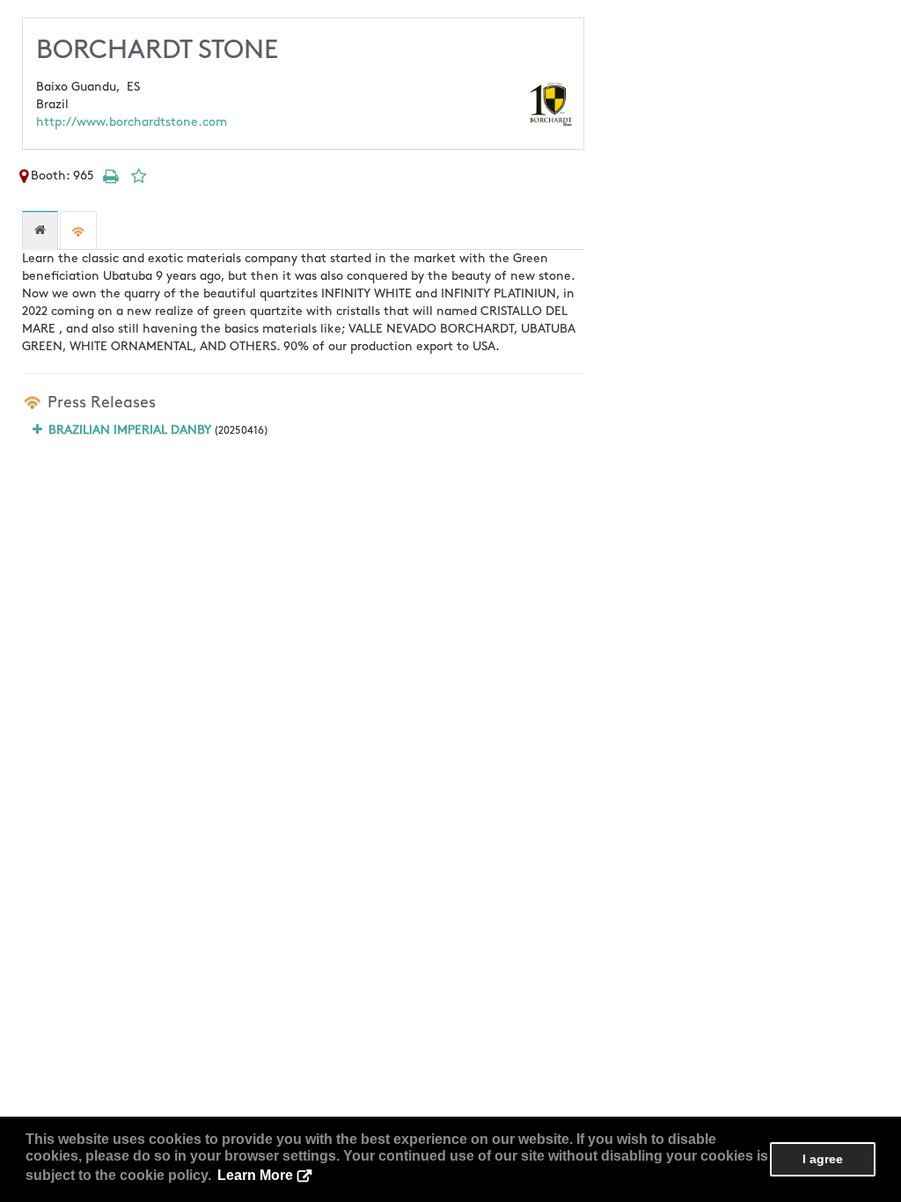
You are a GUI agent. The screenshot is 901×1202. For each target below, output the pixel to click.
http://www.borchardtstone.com (131, 122)
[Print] (110, 175)
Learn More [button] (255, 1175)
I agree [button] (822, 1159)
